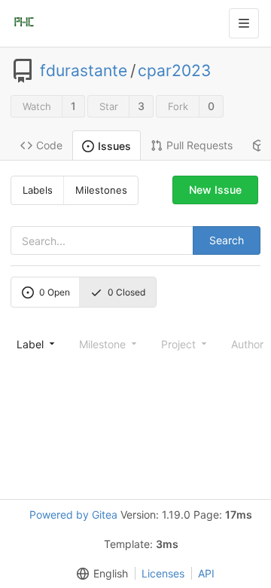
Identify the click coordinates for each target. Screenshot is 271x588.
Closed (126, 292)
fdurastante (83, 70)
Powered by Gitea (73, 514)
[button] (99, 573)
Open (54, 292)
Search (226, 240)
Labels (38, 190)
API (206, 573)
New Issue (215, 189)
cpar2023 (174, 70)
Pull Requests (199, 145)
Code (49, 145)
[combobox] (34, 343)
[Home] (24, 23)
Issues (114, 145)
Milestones (101, 190)
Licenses (163, 573)
